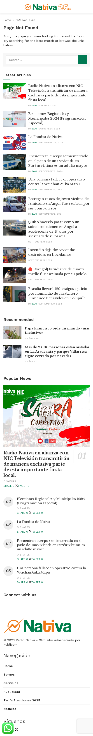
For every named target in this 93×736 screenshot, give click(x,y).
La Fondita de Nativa (45, 137)
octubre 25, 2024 (49, 128)
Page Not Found (25, 20)
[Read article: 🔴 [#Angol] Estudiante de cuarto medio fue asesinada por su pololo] (14, 275)
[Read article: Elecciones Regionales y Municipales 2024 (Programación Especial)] (14, 119)
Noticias (9, 709)
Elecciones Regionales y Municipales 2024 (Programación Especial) (57, 118)
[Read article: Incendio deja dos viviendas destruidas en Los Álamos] (14, 255)
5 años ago (32, 338)
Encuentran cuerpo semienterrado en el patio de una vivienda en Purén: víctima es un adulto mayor (58, 161)
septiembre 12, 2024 (50, 171)
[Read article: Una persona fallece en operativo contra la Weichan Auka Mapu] (14, 185)
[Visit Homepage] (47, 6)
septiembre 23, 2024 (50, 142)
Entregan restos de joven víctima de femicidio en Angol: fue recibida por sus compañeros (58, 203)
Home (7, 20)
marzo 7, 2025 (47, 105)
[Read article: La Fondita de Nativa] (14, 142)
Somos (9, 674)
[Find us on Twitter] (15, 730)
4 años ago (32, 361)
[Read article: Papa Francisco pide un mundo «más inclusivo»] (12, 332)
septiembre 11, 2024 (40, 241)
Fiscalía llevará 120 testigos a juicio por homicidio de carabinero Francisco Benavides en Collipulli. (57, 293)
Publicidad (11, 692)
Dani (34, 105)
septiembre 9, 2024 (50, 303)
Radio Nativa (25, 640)
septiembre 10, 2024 (40, 279)
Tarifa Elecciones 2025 (21, 700)
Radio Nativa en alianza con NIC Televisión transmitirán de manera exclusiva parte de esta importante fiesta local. (36, 464)
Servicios (10, 683)
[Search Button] (82, 59)
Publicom (10, 644)
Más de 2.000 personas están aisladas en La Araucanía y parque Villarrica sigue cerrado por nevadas (57, 351)
